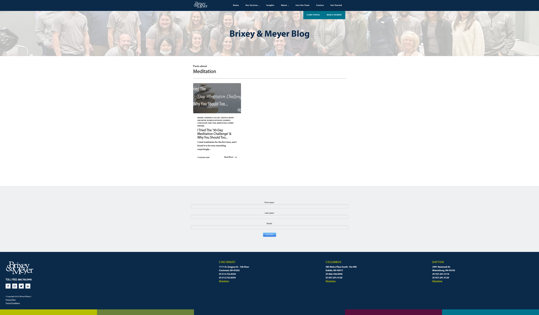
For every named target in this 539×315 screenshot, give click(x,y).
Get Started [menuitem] (336, 5)
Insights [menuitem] (270, 5)
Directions (224, 281)
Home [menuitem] (236, 5)
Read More (228, 157)
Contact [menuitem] (320, 5)
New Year (212, 123)
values (217, 118)
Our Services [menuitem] (251, 5)
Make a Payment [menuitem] (334, 15)
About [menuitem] (284, 5)
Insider (200, 118)
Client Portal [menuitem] (313, 15)
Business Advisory (214, 120)
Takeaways (208, 118)
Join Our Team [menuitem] (302, 5)
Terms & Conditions (13, 303)
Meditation (222, 123)
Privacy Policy (11, 300)
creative (224, 118)
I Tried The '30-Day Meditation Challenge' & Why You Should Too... (214, 134)
